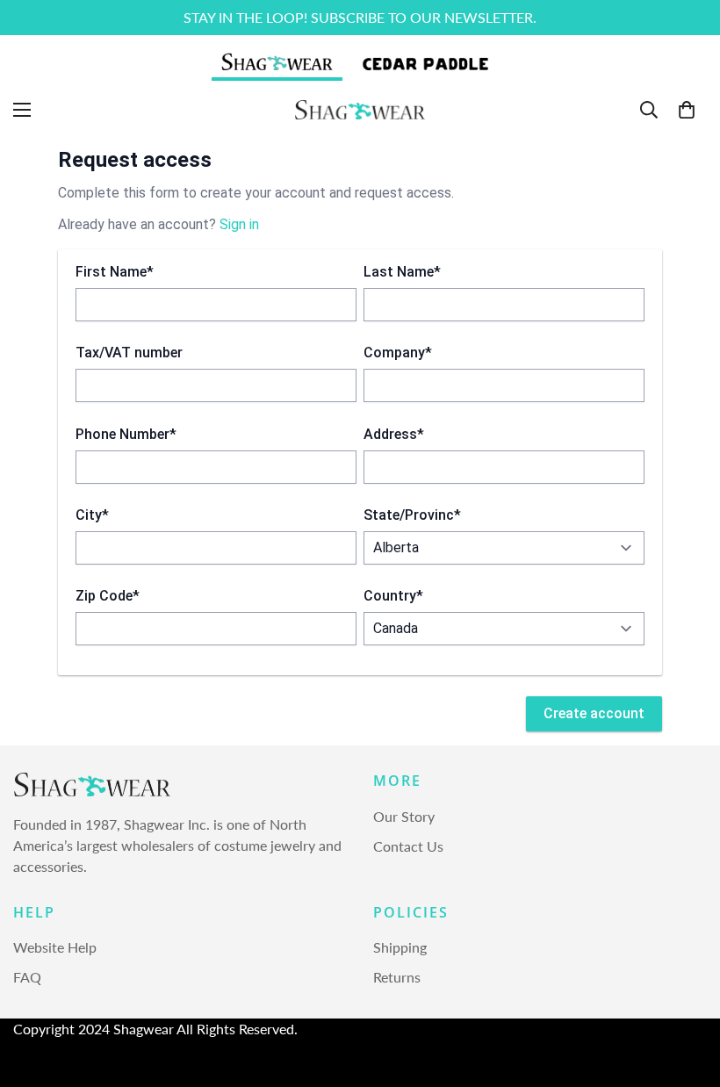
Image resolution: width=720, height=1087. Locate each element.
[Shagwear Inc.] (360, 109)
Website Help (55, 947)
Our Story (404, 816)
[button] (686, 110)
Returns (397, 976)
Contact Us (408, 846)
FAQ (27, 976)
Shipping (400, 947)
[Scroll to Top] (686, 991)
